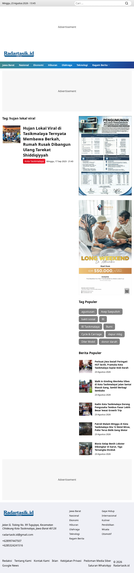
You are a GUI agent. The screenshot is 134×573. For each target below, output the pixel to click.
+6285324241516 (12, 545)
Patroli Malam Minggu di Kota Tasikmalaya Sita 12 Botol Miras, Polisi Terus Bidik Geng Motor (112, 427)
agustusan (87, 311)
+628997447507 (11, 541)
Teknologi (82, 65)
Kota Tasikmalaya (34, 161)
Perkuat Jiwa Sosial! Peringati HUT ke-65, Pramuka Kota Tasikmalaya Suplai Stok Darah (111, 364)
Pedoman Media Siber (97, 561)
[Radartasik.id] (19, 54)
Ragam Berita (100, 65)
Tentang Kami (22, 561)
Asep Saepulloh (110, 311)
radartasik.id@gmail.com (17, 534)
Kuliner (106, 520)
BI (103, 319)
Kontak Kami (42, 561)
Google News (10, 565)
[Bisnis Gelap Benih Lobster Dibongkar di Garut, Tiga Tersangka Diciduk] (85, 448)
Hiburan (52, 65)
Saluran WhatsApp (99, 565)
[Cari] (126, 3)
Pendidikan (108, 524)
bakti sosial (88, 319)
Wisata (105, 529)
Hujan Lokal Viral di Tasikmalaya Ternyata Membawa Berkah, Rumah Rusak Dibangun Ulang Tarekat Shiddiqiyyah (47, 141)
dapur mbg (115, 334)
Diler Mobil (88, 341)
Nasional (24, 65)
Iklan (55, 561)
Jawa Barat (8, 65)
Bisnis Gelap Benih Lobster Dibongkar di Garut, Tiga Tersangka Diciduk (110, 446)
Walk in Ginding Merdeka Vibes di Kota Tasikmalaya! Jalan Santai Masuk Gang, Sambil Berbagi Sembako (113, 386)
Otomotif (106, 533)
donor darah (109, 341)
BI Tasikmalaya (90, 326)
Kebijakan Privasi (70, 561)
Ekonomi (38, 65)
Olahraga (67, 65)
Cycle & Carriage (91, 334)
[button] (101, 65)
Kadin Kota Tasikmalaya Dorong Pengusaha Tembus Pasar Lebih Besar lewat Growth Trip (112, 407)
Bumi (109, 326)
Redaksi (7, 561)
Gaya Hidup (108, 511)
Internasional (109, 515)
